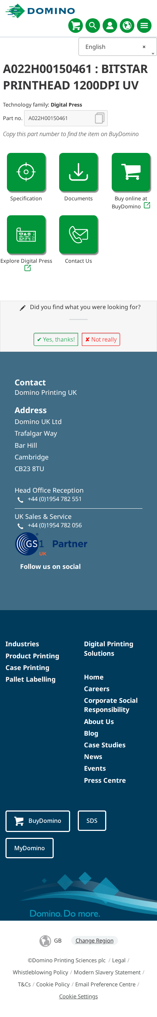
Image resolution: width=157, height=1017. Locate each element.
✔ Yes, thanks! (56, 339)
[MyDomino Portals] (110, 25)
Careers (97, 688)
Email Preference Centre (105, 984)
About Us (99, 721)
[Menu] (144, 25)
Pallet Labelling (30, 679)
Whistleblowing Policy (40, 972)
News (93, 756)
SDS (92, 821)
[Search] (92, 25)
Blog (91, 733)
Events (95, 768)
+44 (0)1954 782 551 (55, 499)
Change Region (95, 940)
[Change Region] (127, 25)
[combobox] (117, 47)
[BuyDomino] (75, 25)
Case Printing (27, 667)
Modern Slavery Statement (107, 972)
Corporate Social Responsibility (111, 705)
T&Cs (24, 984)
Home (94, 677)
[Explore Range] (26, 234)
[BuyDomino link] (131, 172)
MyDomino (29, 848)
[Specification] (26, 172)
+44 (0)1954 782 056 (55, 525)
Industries (22, 643)
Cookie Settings (78, 996)
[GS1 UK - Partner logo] (51, 543)
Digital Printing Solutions (108, 648)
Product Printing (32, 655)
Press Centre (105, 780)
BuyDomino (44, 821)
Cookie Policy (53, 984)
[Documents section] (78, 172)
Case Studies (105, 744)
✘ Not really (101, 339)
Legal (119, 960)
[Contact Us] (78, 234)
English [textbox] (115, 47)
